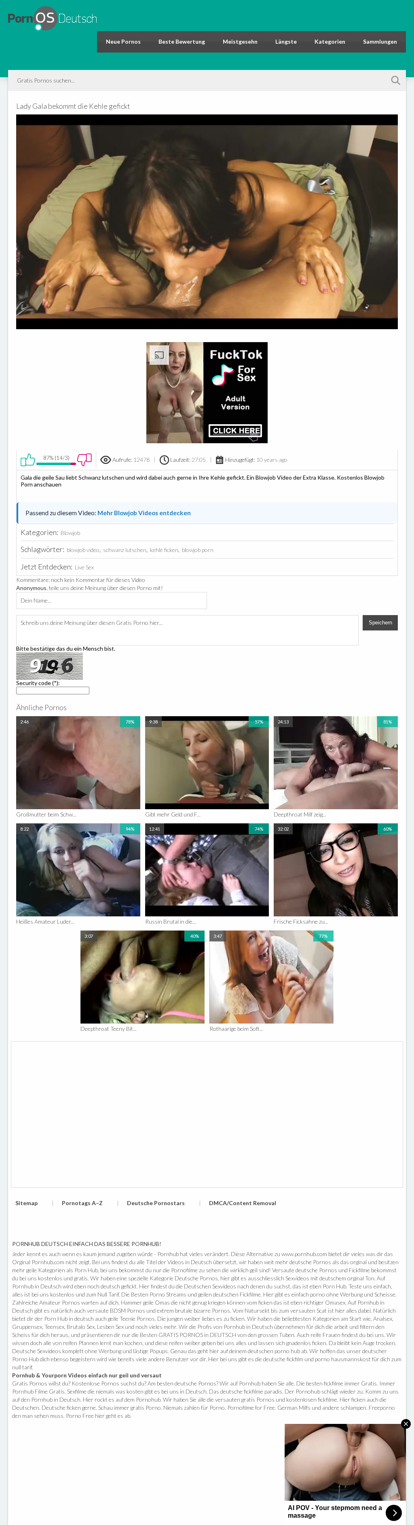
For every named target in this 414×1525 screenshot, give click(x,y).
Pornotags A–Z (82, 1202)
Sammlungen (380, 41)
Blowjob (70, 532)
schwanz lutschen (124, 549)
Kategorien (330, 41)
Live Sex (84, 567)
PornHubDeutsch (52, 17)
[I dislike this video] (84, 459)
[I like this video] (28, 459)
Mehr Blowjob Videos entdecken (144, 512)
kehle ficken (164, 549)
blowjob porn (197, 549)
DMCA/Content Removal (242, 1202)
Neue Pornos (123, 41)
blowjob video (83, 549)
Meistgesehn (240, 41)
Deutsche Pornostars (156, 1202)
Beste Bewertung (181, 41)
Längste (286, 41)
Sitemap (26, 1202)
